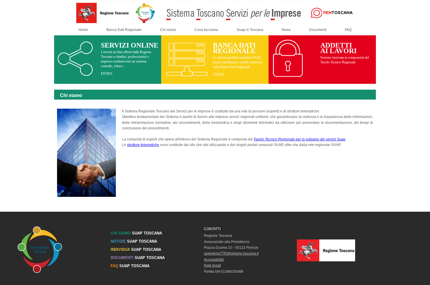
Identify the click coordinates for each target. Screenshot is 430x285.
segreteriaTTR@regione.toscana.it (231, 253)
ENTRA (107, 74)
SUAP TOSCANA (136, 233)
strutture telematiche (143, 145)
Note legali (212, 265)
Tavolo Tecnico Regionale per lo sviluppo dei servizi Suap (299, 139)
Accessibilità (214, 260)
